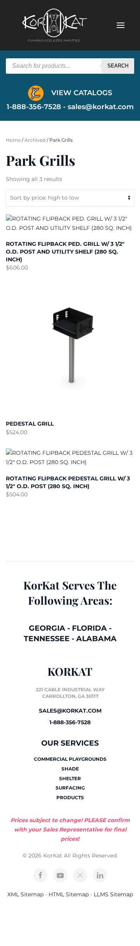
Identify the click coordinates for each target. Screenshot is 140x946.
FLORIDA (89, 628)
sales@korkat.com (101, 107)
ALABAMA (96, 638)
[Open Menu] (120, 25)
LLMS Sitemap (113, 894)
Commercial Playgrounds (70, 759)
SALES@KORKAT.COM (70, 710)
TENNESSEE (47, 638)
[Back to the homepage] (54, 25)
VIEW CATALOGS (80, 93)
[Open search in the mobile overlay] (70, 66)
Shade (70, 769)
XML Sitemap (25, 894)
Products (70, 797)
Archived (35, 140)
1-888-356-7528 (70, 722)
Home (13, 140)
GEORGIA (47, 628)
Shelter (70, 778)
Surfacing (70, 788)
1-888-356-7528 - (37, 107)
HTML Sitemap (69, 894)
